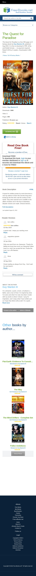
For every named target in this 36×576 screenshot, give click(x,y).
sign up (23, 160)
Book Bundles (18, 511)
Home (18, 522)
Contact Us (18, 528)
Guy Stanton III (19, 44)
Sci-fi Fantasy (13, 391)
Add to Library (11, 137)
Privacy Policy (18, 542)
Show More (18, 454)
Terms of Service (18, 540)
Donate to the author (10, 310)
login (23, 158)
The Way (18, 390)
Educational (13, 363)
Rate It (29, 123)
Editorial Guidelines (18, 546)
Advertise (18, 550)
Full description (7, 207)
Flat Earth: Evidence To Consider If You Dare (18, 361)
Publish (18, 513)
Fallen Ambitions (18, 446)
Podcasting (18, 515)
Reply (5, 232)
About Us (18, 524)
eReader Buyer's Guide (18, 526)
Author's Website (25, 310)
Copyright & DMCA (18, 538)
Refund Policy (18, 544)
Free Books (18, 507)
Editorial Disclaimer (18, 548)
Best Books (18, 509)
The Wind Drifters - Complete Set (18, 418)
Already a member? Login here (18, 171)
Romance (13, 448)
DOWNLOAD (10, 132)
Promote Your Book (18, 517)
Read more (6, 303)
